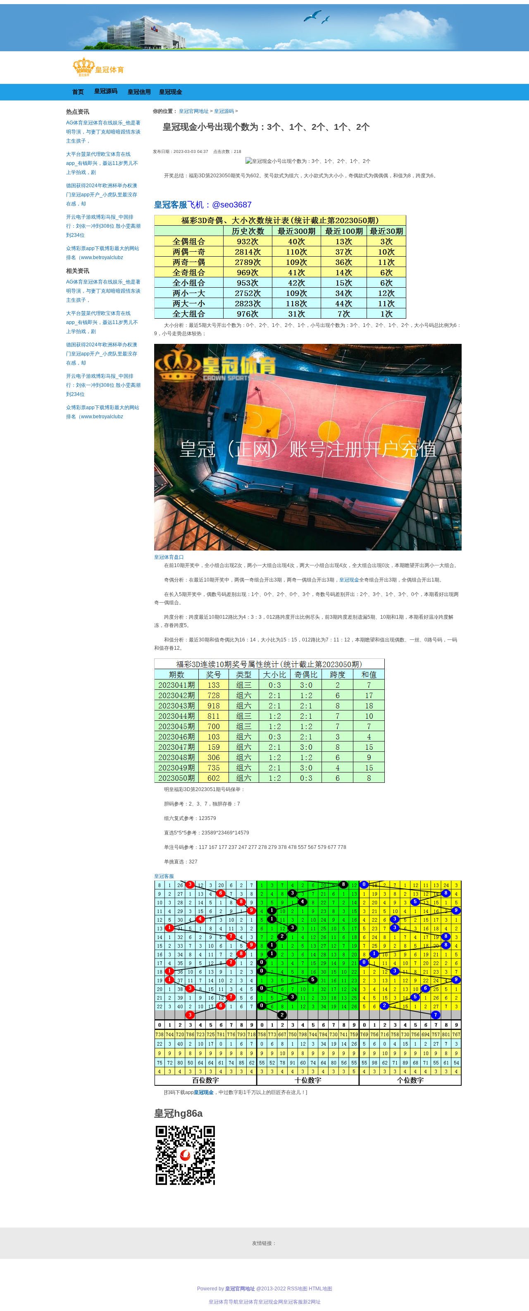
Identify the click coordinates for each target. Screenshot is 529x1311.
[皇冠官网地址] (98, 76)
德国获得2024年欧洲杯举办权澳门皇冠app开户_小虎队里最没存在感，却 (101, 195)
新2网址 (312, 1302)
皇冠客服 (164, 876)
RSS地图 (297, 1289)
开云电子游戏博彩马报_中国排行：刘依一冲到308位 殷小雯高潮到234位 (103, 226)
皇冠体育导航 (223, 1302)
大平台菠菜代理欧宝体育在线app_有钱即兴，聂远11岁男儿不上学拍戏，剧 (102, 163)
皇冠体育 (248, 1302)
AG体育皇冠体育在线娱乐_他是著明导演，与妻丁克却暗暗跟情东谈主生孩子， (103, 132)
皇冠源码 (224, 111)
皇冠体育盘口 (169, 557)
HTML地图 (320, 1289)
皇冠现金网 (270, 1302)
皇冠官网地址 (194, 111)
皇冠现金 (349, 580)
